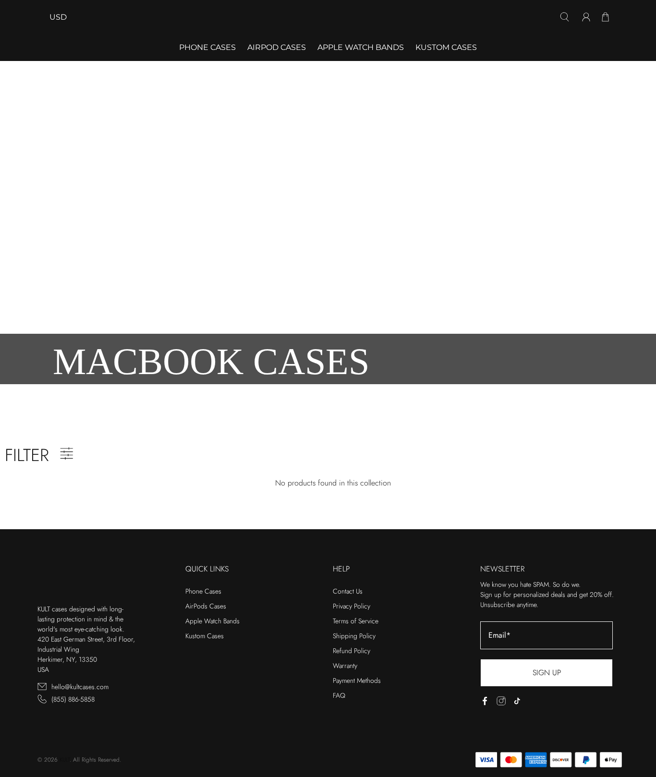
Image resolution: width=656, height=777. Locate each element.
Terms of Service (355, 621)
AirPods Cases (205, 606)
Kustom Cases (446, 47)
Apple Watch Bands (360, 47)
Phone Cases (203, 591)
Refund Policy (351, 651)
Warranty (345, 665)
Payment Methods (357, 680)
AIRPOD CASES (276, 47)
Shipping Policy (354, 636)
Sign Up (547, 672)
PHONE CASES (207, 47)
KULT (65, 759)
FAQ (339, 695)
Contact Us (348, 591)
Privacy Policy (351, 606)
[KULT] (328, 17)
